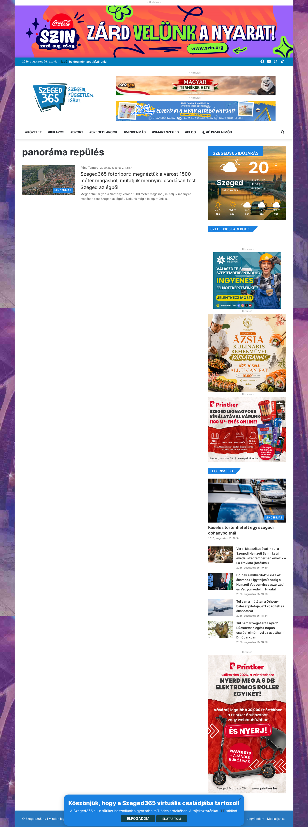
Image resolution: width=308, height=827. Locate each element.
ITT (222, 811)
